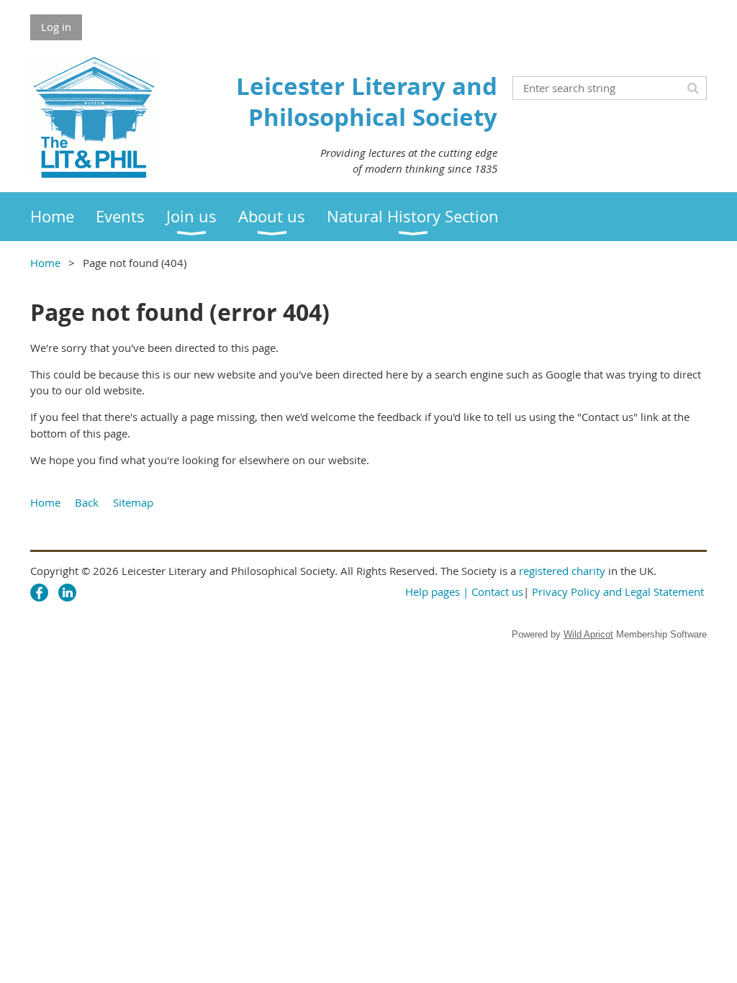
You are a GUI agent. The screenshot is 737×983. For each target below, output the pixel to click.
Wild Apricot (588, 634)
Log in (56, 26)
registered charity (562, 570)
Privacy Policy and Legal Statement (618, 591)
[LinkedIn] (67, 593)
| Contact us (493, 591)
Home (45, 262)
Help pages (432, 591)
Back (87, 502)
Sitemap (133, 502)
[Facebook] (39, 593)
